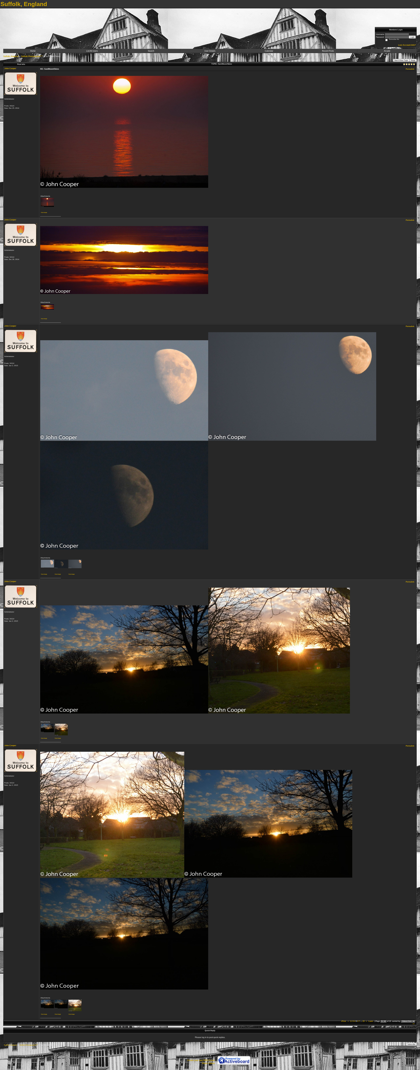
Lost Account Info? (407, 45)
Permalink (410, 69)
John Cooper (10, 68)
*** (414, 1024)
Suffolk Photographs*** (32, 56)
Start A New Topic (401, 60)
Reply (413, 60)
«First (343, 1021)
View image (44, 212)
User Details (209, 51)
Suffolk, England (10, 56)
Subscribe (411, 1044)
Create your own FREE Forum (201, 1060)
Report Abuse (208, 1063)
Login (412, 37)
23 (364, 1021)
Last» (371, 1021)
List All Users (92, 51)
